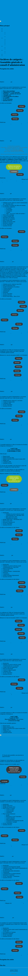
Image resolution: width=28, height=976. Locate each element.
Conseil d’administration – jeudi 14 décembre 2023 (13, 851)
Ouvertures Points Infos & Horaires (11, 30)
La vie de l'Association (5, 123)
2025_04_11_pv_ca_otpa (5, 539)
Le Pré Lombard (18, 150)
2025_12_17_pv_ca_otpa (5, 328)
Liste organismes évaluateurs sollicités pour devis (10, 318)
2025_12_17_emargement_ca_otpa (7, 324)
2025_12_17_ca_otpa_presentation (10, 302)
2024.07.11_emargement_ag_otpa (7, 629)
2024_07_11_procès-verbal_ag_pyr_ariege (9, 637)
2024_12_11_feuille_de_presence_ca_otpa (9, 586)
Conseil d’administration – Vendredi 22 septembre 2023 (13, 911)
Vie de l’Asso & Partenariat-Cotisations (12, 31)
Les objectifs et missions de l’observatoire (16, 39)
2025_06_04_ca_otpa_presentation (10, 411)
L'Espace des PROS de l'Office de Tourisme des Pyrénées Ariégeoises (14, 15)
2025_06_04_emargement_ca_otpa (7, 415)
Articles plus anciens (5, 71)
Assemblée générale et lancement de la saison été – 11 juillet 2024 (13, 701)
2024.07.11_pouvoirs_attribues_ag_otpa (8, 633)
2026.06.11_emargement (5, 114)
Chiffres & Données (7, 38)
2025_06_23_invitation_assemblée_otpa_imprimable (11, 483)
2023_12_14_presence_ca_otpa (6, 892)
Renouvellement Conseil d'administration (12, 182)
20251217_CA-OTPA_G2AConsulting (8, 310)
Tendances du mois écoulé (12, 42)
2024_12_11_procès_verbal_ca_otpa (7, 590)
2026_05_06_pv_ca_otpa (5, 245)
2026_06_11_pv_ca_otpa (5, 118)
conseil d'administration (5, 694)
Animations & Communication (10, 46)
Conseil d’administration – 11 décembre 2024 (13, 550)
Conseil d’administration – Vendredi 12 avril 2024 (13, 790)
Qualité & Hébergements (9, 50)
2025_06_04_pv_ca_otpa (5, 420)
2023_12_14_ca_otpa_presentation (7, 883)
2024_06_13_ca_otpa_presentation (10, 679)
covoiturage (14, 171)
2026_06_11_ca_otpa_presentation (10, 106)
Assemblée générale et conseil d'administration (17, 122)
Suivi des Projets (7, 54)
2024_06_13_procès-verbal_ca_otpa (7, 688)
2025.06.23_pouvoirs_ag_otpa (6, 370)
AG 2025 (4, 180)
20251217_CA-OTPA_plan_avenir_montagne (9, 306)
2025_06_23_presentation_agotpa (7, 358)
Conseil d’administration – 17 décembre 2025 (13, 256)
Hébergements (9, 51)
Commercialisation (10, 49)
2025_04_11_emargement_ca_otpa (7, 534)
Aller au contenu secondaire (6, 2)
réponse (25, 493)
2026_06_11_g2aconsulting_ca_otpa (7, 110)
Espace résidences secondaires (13, 53)
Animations (8, 47)
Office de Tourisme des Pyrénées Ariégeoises (14, 968)
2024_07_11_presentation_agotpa (7, 621)
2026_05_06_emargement (5, 241)
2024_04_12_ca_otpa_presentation (10, 830)
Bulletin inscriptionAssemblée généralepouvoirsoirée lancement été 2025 (14, 479)
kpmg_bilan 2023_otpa (5, 684)
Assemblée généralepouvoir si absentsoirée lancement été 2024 (14, 769)
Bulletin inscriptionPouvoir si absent (14, 167)
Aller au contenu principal (6, 0)
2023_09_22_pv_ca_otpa (5, 950)
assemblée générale (11, 180)
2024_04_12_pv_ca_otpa (5, 839)
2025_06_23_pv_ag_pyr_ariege (6, 375)
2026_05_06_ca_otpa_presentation (10, 231)
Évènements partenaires (11, 32)
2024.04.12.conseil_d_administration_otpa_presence (11, 833)
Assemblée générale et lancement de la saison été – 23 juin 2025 (13, 433)
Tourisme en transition (8, 55)
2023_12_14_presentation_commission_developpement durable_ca (14, 886)
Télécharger (21, 106)
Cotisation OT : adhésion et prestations (15, 36)
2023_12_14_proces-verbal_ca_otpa (7, 897)
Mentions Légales (14, 973)
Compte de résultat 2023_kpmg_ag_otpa (8, 625)
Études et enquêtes (10, 44)
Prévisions (8, 40)
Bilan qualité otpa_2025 (5, 314)
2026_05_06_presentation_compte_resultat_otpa (10, 234)
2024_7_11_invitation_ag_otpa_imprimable (9, 776)
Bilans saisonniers (10, 43)
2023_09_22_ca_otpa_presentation (7, 942)
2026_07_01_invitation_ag (9, 174)
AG (1, 180)
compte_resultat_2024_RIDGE (6, 362)
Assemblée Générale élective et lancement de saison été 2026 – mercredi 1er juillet (13, 132)
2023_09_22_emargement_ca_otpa (7, 946)
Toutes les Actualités (8, 28)
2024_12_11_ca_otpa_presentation (10, 582)
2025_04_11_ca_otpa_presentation (7, 530)
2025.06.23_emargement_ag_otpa (7, 366)
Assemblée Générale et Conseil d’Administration (13, 34)
